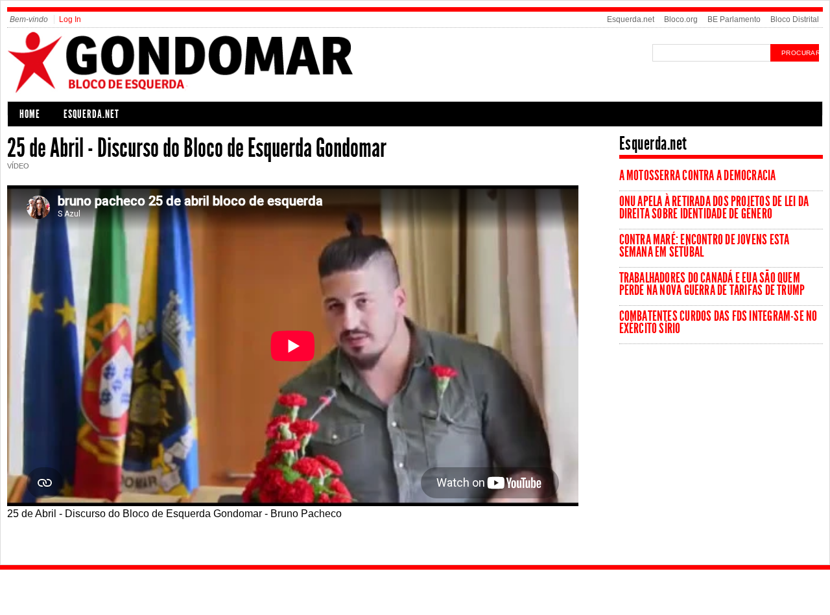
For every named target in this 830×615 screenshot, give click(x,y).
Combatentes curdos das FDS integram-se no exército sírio (718, 322)
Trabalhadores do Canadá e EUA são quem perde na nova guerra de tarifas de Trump (712, 284)
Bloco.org (681, 19)
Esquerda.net (630, 19)
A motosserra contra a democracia (697, 175)
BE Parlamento (734, 19)
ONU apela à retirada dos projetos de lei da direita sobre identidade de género (714, 207)
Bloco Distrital (794, 19)
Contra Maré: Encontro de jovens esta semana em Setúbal (704, 246)
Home (29, 114)
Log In (70, 19)
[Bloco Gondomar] (214, 92)
